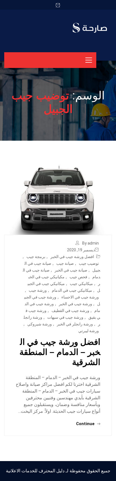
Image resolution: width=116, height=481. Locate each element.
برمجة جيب (35, 256)
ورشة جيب (38, 290)
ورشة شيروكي (39, 324)
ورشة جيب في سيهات (65, 317)
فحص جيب (78, 277)
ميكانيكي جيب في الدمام (72, 290)
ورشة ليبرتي (88, 331)
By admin (90, 243)
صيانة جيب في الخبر (71, 270)
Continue (86, 423)
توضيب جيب (89, 263)
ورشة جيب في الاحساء (80, 297)
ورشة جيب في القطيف (70, 310)
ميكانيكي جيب (81, 283)
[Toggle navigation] (88, 60)
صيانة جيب (65, 263)
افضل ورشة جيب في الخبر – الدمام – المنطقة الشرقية (59, 352)
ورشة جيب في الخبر (75, 304)
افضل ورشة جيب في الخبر (72, 256)
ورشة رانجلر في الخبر (75, 324)
